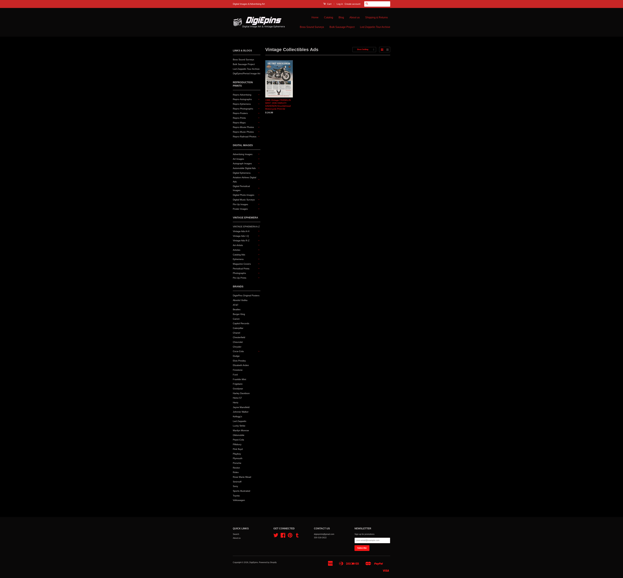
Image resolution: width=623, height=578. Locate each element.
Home (315, 17)
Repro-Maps (239, 122)
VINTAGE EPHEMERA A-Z (246, 226)
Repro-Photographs (243, 108)
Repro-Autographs (242, 99)
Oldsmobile (238, 435)
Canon (236, 319)
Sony (235, 486)
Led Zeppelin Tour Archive (375, 27)
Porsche (237, 463)
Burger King (239, 314)
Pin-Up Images (240, 204)
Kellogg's (237, 416)
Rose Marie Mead (242, 477)
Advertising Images (242, 154)
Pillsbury (237, 444)
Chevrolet (238, 342)
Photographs (239, 273)
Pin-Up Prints (239, 278)
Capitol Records (241, 323)
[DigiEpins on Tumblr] (297, 536)
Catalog (328, 17)
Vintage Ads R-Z (241, 240)
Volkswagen (239, 500)
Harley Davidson (241, 393)
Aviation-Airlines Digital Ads (244, 179)
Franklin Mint (239, 379)
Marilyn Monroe (241, 430)
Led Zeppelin (239, 421)
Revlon (236, 467)
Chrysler (237, 346)
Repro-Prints (239, 118)
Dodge (236, 356)
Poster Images (240, 209)
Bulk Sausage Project (342, 27)
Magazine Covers (242, 264)
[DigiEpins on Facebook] (283, 536)
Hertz (235, 402)
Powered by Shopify (268, 562)
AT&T (235, 305)
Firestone (238, 370)
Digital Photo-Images (243, 195)
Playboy (237, 453)
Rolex (236, 472)
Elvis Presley (239, 360)
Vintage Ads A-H (241, 231)
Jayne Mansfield (241, 407)
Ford (235, 374)
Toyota (236, 495)
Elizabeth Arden (241, 365)
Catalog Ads (239, 254)
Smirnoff (237, 481)
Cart (328, 4)
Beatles (236, 309)
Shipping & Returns (376, 17)
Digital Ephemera (241, 173)
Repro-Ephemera (242, 104)
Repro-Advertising (242, 94)
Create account (352, 4)
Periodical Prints (241, 268)
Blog (341, 17)
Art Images (238, 159)
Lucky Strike (239, 425)
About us (354, 17)
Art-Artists (238, 245)
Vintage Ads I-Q (241, 236)
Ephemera (238, 259)
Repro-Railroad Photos (244, 136)
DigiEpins (253, 562)
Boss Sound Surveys (312, 27)
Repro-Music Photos (243, 132)
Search (236, 534)
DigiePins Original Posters (246, 295)
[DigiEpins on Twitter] (275, 536)
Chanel (236, 332)
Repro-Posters (240, 113)
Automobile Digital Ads (244, 168)
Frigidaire (238, 384)
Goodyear (238, 388)
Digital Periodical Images (241, 188)
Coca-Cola (238, 351)
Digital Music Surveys (244, 199)
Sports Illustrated (241, 491)
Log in (340, 4)
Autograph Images (242, 163)
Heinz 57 (237, 398)
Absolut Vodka (240, 300)
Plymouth (237, 458)
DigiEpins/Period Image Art (246, 73)
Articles (236, 250)
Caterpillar (238, 328)
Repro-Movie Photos (243, 127)
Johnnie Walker (241, 411)
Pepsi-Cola (238, 439)
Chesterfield (239, 337)
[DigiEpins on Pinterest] (290, 536)
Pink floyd (238, 449)
